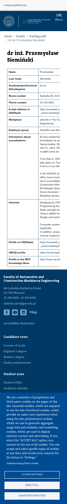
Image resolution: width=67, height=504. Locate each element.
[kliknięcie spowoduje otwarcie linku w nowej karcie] (9, 21)
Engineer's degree (15, 351)
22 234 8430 (11, 298)
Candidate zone (16, 337)
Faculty (20, 36)
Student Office (13, 382)
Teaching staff (37, 36)
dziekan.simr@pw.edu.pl (20, 303)
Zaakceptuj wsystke (32, 496)
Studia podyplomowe (17, 362)
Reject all (32, 485)
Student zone (14, 374)
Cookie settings (32, 474)
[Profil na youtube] (15, 314)
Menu (59, 19)
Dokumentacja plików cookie (22, 463)
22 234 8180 (28, 298)
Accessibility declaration (19, 323)
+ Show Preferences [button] (15, 5)
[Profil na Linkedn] (23, 314)
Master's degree (14, 357)
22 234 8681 (47, 102)
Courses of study (14, 345)
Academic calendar (16, 388)
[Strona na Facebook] (7, 314)
